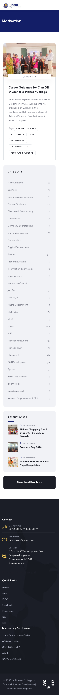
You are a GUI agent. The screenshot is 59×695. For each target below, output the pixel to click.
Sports (11, 369)
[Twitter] (44, 681)
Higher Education (17, 261)
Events (11, 254)
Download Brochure (29, 482)
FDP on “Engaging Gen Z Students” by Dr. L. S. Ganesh (34, 433)
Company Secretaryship (21, 225)
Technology (14, 383)
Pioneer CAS (17, 140)
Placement (13, 355)
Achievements (15, 182)
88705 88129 (15, 528)
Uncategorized (16, 390)
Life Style (13, 297)
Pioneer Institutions (18, 340)
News (11, 326)
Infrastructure (15, 276)
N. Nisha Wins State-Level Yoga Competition (34, 463)
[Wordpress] (48, 687)
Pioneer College (20, 147)
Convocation (14, 240)
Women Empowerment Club (23, 398)
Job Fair (11, 290)
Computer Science (18, 232)
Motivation (17, 134)
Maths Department (18, 304)
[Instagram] (52, 684)
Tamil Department (17, 376)
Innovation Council (17, 283)
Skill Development (17, 362)
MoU (10, 319)
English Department (18, 247)
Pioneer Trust (15, 347)
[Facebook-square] (52, 681)
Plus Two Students (22, 153)
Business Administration (20, 197)
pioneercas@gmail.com (21, 540)
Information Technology (20, 268)
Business (12, 189)
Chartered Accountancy (20, 211)
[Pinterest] (44, 684)
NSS (32, 134)
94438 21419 (31, 528)
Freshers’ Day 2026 (31, 447)
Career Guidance (26, 128)
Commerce (14, 218)
